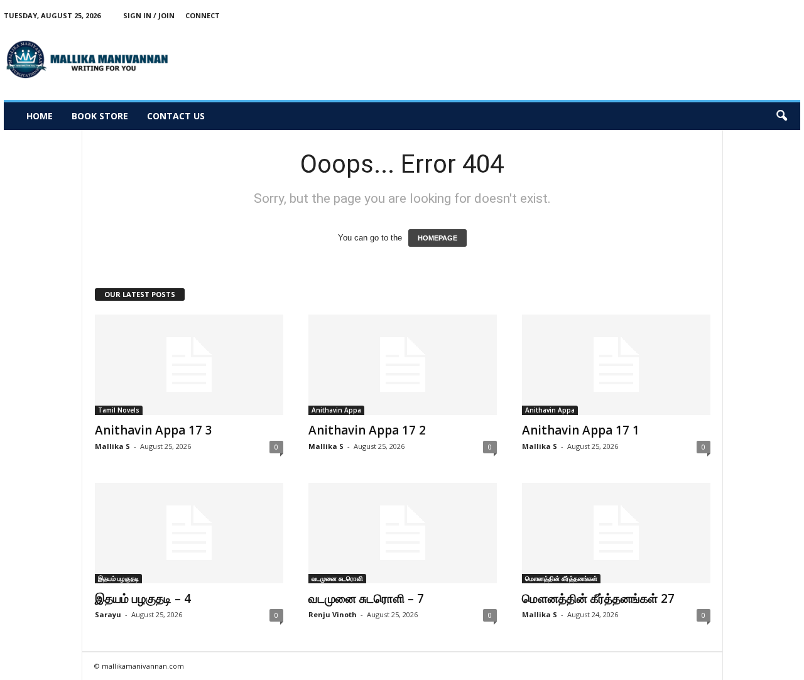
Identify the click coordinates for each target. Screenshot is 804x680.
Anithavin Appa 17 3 (153, 430)
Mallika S (112, 446)
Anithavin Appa (336, 410)
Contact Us (176, 116)
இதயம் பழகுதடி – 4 (143, 598)
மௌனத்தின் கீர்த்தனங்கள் (561, 578)
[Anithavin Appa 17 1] (616, 365)
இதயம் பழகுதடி (118, 578)
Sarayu (108, 614)
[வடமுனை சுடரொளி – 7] (402, 533)
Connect (202, 15)
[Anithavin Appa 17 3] (189, 365)
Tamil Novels (118, 410)
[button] (781, 116)
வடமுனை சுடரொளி (337, 578)
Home (39, 116)
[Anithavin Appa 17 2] (402, 365)
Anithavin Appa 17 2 (367, 430)
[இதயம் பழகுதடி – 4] (189, 533)
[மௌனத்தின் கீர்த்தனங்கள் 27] (616, 533)
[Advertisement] (571, 59)
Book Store (100, 116)
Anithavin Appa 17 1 (580, 430)
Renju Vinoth (332, 614)
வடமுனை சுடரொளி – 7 (366, 598)
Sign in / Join (149, 15)
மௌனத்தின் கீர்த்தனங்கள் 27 (598, 598)
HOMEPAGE (437, 238)
